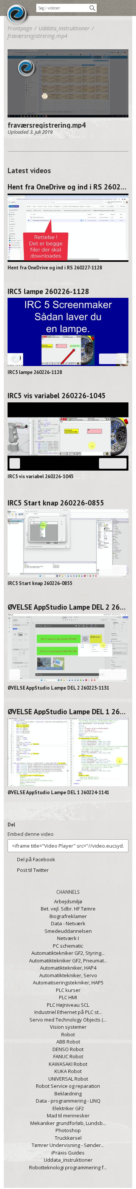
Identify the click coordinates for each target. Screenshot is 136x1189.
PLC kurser (68, 990)
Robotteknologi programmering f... (68, 1167)
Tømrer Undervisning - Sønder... (68, 1145)
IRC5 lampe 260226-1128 (48, 291)
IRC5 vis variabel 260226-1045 (57, 395)
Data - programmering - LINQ (68, 1100)
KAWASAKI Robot (68, 1064)
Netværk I (68, 938)
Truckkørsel (68, 1137)
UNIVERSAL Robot (68, 1078)
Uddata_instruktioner (68, 1159)
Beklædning (68, 1093)
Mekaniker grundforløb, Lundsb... (68, 1123)
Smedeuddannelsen (68, 931)
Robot (68, 1034)
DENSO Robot (68, 1049)
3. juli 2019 (41, 131)
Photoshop (68, 1130)
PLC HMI (68, 997)
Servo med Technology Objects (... (68, 1019)
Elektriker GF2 (68, 1108)
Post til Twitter (33, 870)
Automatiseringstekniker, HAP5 (68, 982)
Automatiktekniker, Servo (68, 975)
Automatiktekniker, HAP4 (68, 967)
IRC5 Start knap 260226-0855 (56, 503)
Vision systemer (68, 1026)
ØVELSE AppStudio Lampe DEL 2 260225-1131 (68, 607)
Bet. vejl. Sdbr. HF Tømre (68, 908)
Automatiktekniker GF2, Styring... (68, 953)
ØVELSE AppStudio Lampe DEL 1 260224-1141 (68, 711)
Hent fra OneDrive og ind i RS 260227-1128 (68, 187)
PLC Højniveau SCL (68, 1004)
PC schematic (68, 945)
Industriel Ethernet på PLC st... (68, 1012)
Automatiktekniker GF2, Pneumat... (68, 960)
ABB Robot (68, 1041)
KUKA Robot (68, 1071)
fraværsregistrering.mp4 (37, 35)
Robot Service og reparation (68, 1086)
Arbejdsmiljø (68, 901)
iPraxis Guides (68, 1152)
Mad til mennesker (68, 1115)
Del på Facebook (36, 859)
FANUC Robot (68, 1056)
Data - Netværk (68, 923)
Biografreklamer (68, 916)
